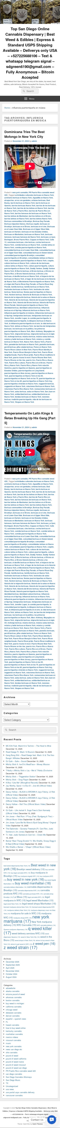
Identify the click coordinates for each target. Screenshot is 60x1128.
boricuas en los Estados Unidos (35, 231)
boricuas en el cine (38, 226)
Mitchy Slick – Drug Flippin (17, 779)
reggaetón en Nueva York (14, 386)
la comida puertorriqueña (38, 318)
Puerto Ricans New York (41, 357)
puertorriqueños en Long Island (31, 370)
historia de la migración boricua (17, 297)
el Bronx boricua (36, 271)
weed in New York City (30, 937)
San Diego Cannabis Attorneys (19, 1077)
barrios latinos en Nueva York (16, 218)
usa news (10, 1089)
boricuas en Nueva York (34, 234)
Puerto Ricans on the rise (14, 360)
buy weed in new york (25, 879)
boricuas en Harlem (12, 231)
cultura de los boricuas (39, 263)
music (8, 1043)
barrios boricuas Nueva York (23, 205)
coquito (50, 260)
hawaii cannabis (12, 1025)
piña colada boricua (25, 347)
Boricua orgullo (32, 224)
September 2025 (13, 964)
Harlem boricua (15, 294)
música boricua (28, 336)
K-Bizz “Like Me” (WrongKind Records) (22, 782)
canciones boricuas (15, 242)
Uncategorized (12, 1086)
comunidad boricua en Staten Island (38, 252)
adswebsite (10, 988)
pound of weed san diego (16, 1067)
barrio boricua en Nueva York (23, 203)
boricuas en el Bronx (21, 226)
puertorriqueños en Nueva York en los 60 (26, 375)
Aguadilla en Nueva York (43, 197)
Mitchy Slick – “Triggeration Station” (21, 776)
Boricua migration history (14, 224)
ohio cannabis (11, 1052)
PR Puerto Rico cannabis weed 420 (21, 1070)
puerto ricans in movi (22, 357)
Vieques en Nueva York (24, 402)
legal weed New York (13, 904)
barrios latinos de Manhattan (16, 216)
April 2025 (10, 967)
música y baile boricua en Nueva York (20, 339)
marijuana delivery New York (18, 910)
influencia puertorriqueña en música (19, 313)
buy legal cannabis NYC (20, 873)
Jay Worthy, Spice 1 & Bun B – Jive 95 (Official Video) (29, 785)
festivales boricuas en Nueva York (18, 289)
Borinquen (8, 239)
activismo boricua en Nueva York (18, 197)
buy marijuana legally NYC (28, 876)
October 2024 (11, 974)
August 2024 (11, 977)
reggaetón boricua (46, 383)
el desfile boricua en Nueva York (26, 276)
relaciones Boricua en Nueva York (40, 386)
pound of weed (12, 1055)
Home (7, 107)
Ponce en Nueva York (42, 347)
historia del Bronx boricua (28, 302)
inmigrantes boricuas (22, 315)
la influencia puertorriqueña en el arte (24, 323)
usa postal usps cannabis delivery (20, 1092)
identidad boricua (11, 307)
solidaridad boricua (23, 394)
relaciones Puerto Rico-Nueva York (18, 389)
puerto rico (30, 360)
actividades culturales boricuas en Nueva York (34, 195)
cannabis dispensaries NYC (29, 890)
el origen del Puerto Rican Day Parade (20, 284)
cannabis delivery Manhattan (15, 887)
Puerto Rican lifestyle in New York (27, 352)
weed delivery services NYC (28, 933)
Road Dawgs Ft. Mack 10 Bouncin (20, 751)
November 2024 (12, 971)
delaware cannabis (13, 1012)
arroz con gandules (23, 200)
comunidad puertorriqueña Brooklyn (19, 255)
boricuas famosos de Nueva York (26, 237)
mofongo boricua (15, 336)
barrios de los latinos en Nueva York (32, 208)
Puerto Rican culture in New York (18, 349)
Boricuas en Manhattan (14, 234)
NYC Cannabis (26, 924)
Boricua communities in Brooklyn (18, 221)
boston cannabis (13, 1000)
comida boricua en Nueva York (27, 244)
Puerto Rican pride (25, 354)
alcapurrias (9, 200)
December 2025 (12, 961)
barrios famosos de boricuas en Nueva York (33, 213)
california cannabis (14, 1006)
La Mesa (20, 896)
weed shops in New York (25, 940)
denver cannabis (13, 1015)
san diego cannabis (14, 1074)
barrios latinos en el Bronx (40, 216)
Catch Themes (37, 1124)
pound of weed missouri (16, 1064)
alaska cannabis (13, 991)
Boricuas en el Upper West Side (36, 229)
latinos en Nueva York (24, 326)
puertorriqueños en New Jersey (17, 373)
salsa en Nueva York (35, 391)
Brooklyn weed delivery (31, 869)
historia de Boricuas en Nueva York (37, 294)
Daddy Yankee (36, 268)
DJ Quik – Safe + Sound (16, 761)
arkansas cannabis (14, 997)
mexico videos (12, 1037)
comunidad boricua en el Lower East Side (21, 250)
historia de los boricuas (18, 299)
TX (7, 1083)
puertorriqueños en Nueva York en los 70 (21, 378)
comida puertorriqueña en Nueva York (30, 247)
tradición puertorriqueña (22, 399)
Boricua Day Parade (41, 221)
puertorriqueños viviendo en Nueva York (21, 383)
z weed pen (44, 943)
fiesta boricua (17, 292)
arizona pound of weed (15, 994)
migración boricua (22, 334)
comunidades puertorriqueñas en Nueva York (28, 260)
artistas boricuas (38, 200)
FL (7, 1021)
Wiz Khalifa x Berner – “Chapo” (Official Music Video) (28, 847)
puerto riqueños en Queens (24, 368)
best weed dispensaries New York (17, 866)
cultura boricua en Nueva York (16, 263)
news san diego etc (14, 1049)
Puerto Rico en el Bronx (36, 362)
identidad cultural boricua (30, 307)
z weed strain (20, 947)
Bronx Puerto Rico (21, 239)
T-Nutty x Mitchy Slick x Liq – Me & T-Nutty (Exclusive (29, 770)
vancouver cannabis (14, 1095)
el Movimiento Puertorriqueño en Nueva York (35, 281)
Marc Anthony (37, 331)
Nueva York (29, 341)
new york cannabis (20, 192)
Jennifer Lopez (21, 318)
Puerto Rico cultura (17, 362)
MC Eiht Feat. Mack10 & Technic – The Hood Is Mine (28, 745)
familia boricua (17, 286)
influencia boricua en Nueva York (36, 310)
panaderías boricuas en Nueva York (24, 344)
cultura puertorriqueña (38, 265)
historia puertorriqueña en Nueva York (32, 305)
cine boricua (29, 242)
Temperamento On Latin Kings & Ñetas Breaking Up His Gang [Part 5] (29, 418)
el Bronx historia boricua (25, 273)
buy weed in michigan (15, 1003)
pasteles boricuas (46, 344)
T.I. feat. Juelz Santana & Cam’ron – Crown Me (26, 834)
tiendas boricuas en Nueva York (28, 396)
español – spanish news (16, 1018)
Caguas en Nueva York (39, 239)
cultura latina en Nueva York (16, 265)
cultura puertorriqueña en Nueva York (29, 267)
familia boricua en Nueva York (36, 286)
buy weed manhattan (33, 883)
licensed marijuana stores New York (18, 907)
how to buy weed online (15, 1028)
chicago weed (11, 1009)
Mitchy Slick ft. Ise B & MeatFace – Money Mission (28, 764)
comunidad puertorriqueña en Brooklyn (24, 256)
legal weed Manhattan (39, 900)
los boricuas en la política (23, 328)
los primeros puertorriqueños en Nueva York (24, 330)
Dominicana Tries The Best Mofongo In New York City (24, 134)
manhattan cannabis (14, 1034)
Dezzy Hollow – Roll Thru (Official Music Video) (26, 804)
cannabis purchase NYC (33, 894)
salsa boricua (20, 391)
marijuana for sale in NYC (26, 913)
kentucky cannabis (14, 1031)
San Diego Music (13, 1080)
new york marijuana (26, 918)
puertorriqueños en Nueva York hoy (37, 381)
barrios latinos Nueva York (41, 218)
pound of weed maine (15, 1061)
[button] (52, 1120)
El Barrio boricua (22, 271)
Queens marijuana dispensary (16, 929)
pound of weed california (16, 1058)
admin (34, 141)
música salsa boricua (45, 336)
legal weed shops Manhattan (39, 903)
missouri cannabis (13, 1040)
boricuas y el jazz (48, 237)
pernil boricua (10, 347)
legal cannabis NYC (36, 897)
